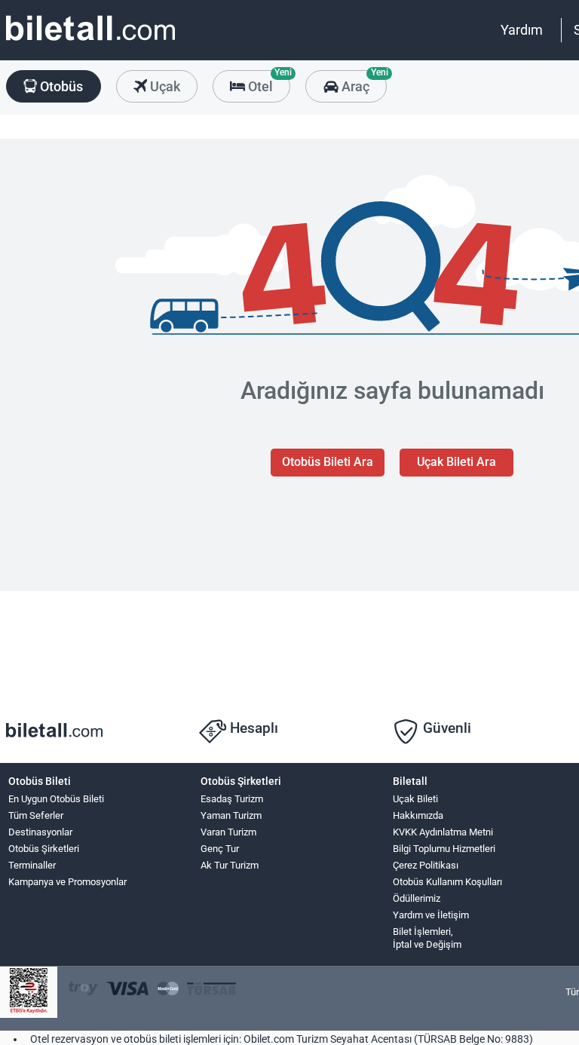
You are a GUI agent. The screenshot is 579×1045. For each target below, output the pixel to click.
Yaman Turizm (231, 815)
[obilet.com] (90, 42)
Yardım (522, 30)
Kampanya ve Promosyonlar (67, 881)
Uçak (163, 86)
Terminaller (32, 865)
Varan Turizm (228, 832)
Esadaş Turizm (232, 798)
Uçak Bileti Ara (456, 462)
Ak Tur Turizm (230, 865)
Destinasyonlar (40, 832)
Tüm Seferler (35, 815)
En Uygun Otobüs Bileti (56, 798)
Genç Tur (220, 848)
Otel (267, 82)
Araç (362, 82)
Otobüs (60, 86)
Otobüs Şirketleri (43, 848)
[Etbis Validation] (28, 993)
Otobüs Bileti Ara (327, 462)
